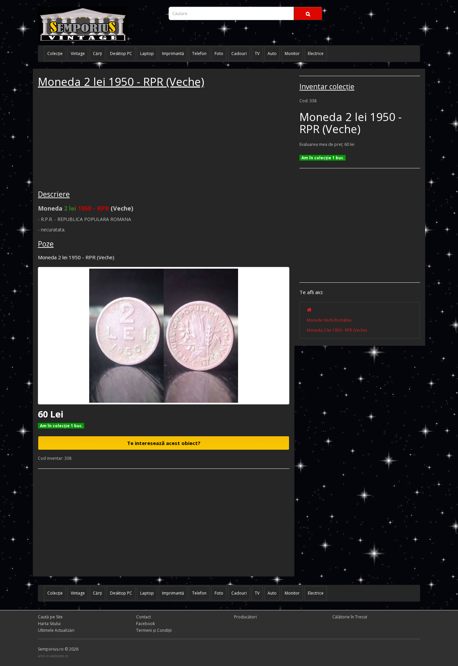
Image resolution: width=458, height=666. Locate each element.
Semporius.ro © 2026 (58, 649)
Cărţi (97, 53)
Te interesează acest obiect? (164, 443)
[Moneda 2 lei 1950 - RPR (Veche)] (163, 335)
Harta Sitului (49, 623)
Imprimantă (173, 53)
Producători (245, 617)
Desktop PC (121, 53)
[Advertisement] (88, 140)
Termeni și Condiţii (154, 630)
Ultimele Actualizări (56, 630)
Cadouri (239, 53)
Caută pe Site (50, 617)
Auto (272, 53)
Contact (143, 617)
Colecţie (55, 53)
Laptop (147, 53)
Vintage (78, 53)
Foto (219, 53)
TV (257, 53)
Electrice (316, 53)
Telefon (199, 53)
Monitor (292, 53)
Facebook (145, 623)
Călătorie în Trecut (349, 617)
